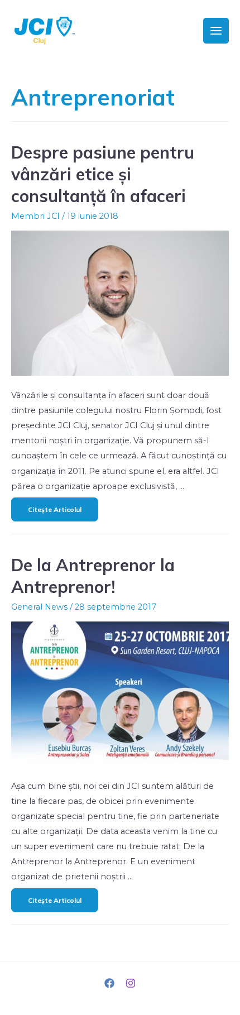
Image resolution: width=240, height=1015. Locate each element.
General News (39, 607)
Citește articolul (54, 505)
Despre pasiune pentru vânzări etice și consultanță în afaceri (102, 174)
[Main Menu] (216, 31)
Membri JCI (35, 216)
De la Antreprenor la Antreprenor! (93, 575)
